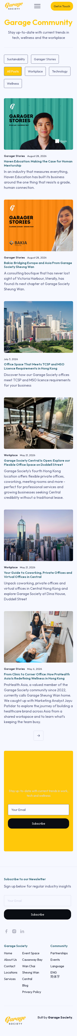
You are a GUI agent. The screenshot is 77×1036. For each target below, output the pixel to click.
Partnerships (59, 953)
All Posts (13, 71)
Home (8, 953)
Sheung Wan (30, 972)
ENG (53, 972)
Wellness (13, 83)
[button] (37, 6)
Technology (60, 71)
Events (55, 960)
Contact (9, 966)
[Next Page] (38, 736)
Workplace (35, 71)
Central (27, 979)
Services (10, 979)
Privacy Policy (31, 992)
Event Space (30, 953)
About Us (10, 960)
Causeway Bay (32, 960)
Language (57, 966)
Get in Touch (62, 6)
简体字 (55, 976)
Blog (25, 985)
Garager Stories (45, 59)
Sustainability (16, 59)
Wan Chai (28, 966)
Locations (10, 972)
